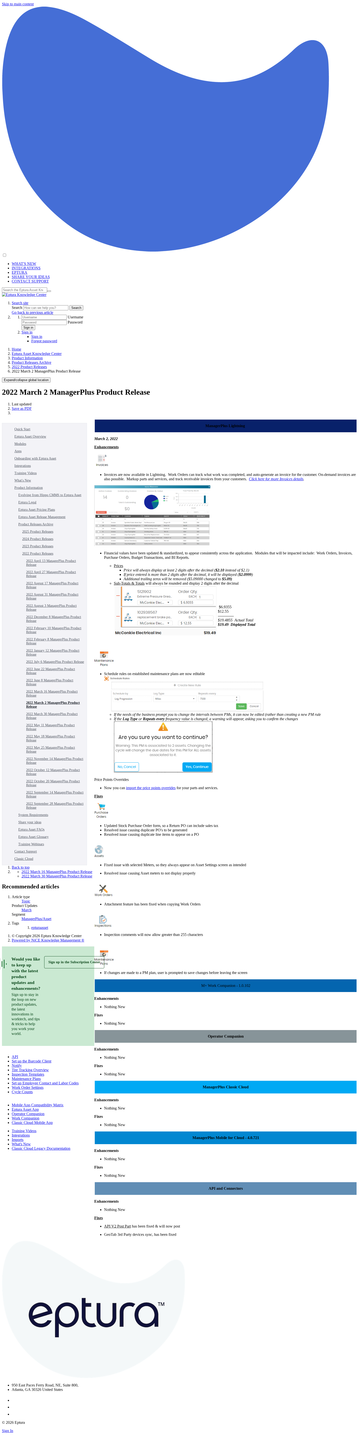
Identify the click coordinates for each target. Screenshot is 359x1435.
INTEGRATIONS (26, 268)
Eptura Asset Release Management (41, 517)
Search (17, 307)
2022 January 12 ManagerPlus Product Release (52, 652)
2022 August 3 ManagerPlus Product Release (51, 607)
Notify (17, 1065)
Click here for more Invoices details (276, 479)
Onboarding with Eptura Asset (35, 458)
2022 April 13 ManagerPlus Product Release (51, 563)
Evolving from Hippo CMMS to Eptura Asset (49, 495)
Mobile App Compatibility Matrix (37, 1105)
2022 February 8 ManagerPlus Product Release (53, 641)
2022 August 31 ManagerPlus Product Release (52, 596)
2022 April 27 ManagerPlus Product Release (51, 574)
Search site (20, 303)
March (26, 910)
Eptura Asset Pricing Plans (36, 509)
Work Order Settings (27, 1087)
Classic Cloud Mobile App (32, 1122)
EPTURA (19, 272)
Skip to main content (18, 4)
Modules (20, 444)
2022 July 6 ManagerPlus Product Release (55, 662)
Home (16, 349)
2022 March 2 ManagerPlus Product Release (53, 704)
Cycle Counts (22, 1092)
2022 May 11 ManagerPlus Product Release (50, 727)
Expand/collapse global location (26, 380)
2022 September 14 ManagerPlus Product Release (55, 794)
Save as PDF (22, 408)
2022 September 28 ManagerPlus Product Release (55, 805)
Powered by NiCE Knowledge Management (48, 940)
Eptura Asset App (25, 1109)
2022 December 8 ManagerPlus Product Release (53, 619)
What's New (22, 480)
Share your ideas (29, 822)
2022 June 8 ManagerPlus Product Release (49, 682)
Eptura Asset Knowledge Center (37, 354)
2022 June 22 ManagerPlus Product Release (50, 671)
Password (75, 322)
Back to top (21, 867)
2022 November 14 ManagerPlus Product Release (54, 761)
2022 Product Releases (29, 367)
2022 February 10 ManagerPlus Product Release (53, 630)
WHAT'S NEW (24, 264)
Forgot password (44, 341)
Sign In (7, 1431)
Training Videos (25, 473)
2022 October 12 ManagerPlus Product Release (53, 772)
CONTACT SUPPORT (30, 281)
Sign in (28, 327)
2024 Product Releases (37, 539)
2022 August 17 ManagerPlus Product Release (52, 585)
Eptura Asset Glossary (33, 837)
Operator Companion (28, 1114)
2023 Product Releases (37, 546)
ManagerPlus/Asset (36, 919)
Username (75, 317)
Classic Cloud (23, 859)
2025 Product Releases (37, 531)
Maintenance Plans (26, 1079)
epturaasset (39, 927)
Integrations (22, 466)
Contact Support (25, 851)
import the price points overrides (151, 788)
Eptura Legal (27, 502)
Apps (17, 451)
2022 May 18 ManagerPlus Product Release (50, 738)
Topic (25, 901)
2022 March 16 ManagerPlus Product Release (52, 693)
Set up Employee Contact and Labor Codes (45, 1083)
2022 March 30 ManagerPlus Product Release (52, 716)
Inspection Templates (28, 1074)
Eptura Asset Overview (30, 436)
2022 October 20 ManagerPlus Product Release (53, 783)
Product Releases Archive (31, 362)
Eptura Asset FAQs (31, 829)
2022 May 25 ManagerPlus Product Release (50, 749)
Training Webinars (31, 844)
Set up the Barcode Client (31, 1061)
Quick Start (22, 429)
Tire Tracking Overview (30, 1070)
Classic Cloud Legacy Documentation (41, 1148)
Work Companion (25, 1118)
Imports (17, 1140)
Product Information (27, 358)
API (15, 1057)
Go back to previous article (32, 312)
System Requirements (33, 815)
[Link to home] (24, 295)
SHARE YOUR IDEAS (31, 277)
